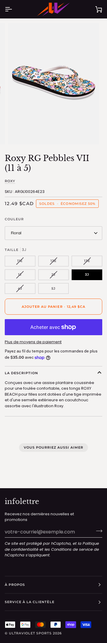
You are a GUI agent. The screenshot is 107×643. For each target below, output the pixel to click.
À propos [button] (15, 585)
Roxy (10, 181)
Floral (16, 233)
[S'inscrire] (97, 531)
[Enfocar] (19, 133)
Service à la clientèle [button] (29, 602)
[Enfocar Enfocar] (53, 83)
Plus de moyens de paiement (33, 342)
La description (21, 373)
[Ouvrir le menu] (14, 9)
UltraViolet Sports (30, 633)
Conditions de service (72, 549)
